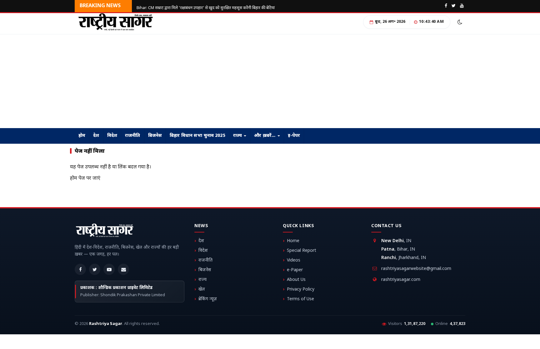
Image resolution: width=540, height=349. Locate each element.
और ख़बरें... (265, 136)
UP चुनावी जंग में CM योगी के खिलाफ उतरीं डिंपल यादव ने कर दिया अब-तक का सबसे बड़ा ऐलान (206, 3)
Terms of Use (300, 299)
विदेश (112, 136)
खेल (201, 289)
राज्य (238, 136)
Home (293, 241)
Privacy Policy (300, 289)
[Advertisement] (187, 81)
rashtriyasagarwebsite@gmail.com (416, 269)
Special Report (301, 251)
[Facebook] (80, 269)
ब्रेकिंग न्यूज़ (207, 299)
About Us (296, 280)
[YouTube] (109, 269)
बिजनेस (155, 136)
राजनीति (132, 136)
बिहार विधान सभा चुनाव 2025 (197, 136)
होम (81, 136)
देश (96, 136)
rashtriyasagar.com (400, 280)
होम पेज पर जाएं (85, 178)
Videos (293, 260)
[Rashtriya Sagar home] (104, 231)
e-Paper (295, 270)
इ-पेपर (294, 136)
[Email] (123, 269)
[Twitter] (94, 269)
